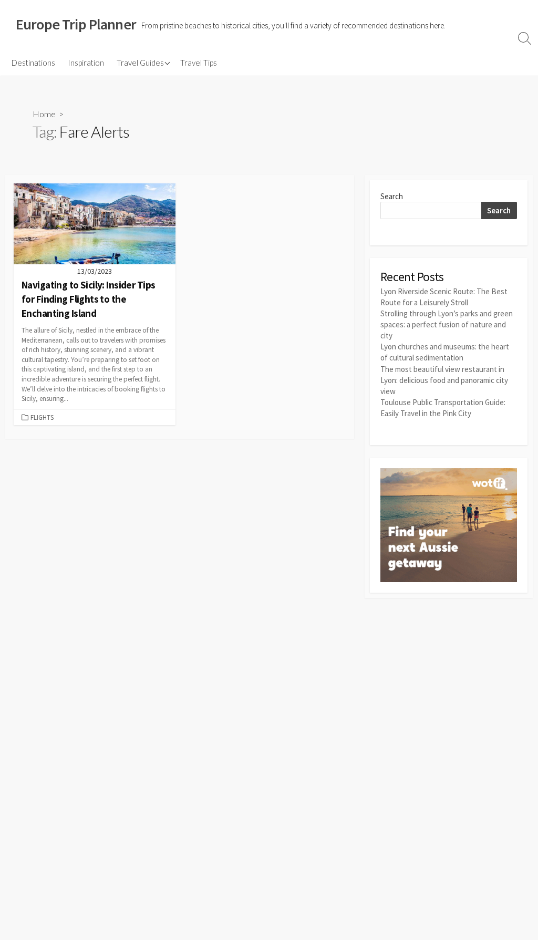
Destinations (33, 62)
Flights (42, 417)
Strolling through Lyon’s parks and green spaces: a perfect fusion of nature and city (446, 324)
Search (391, 196)
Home (44, 114)
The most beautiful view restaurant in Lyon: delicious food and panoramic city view (444, 380)
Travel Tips (198, 62)
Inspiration (86, 62)
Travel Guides (140, 62)
